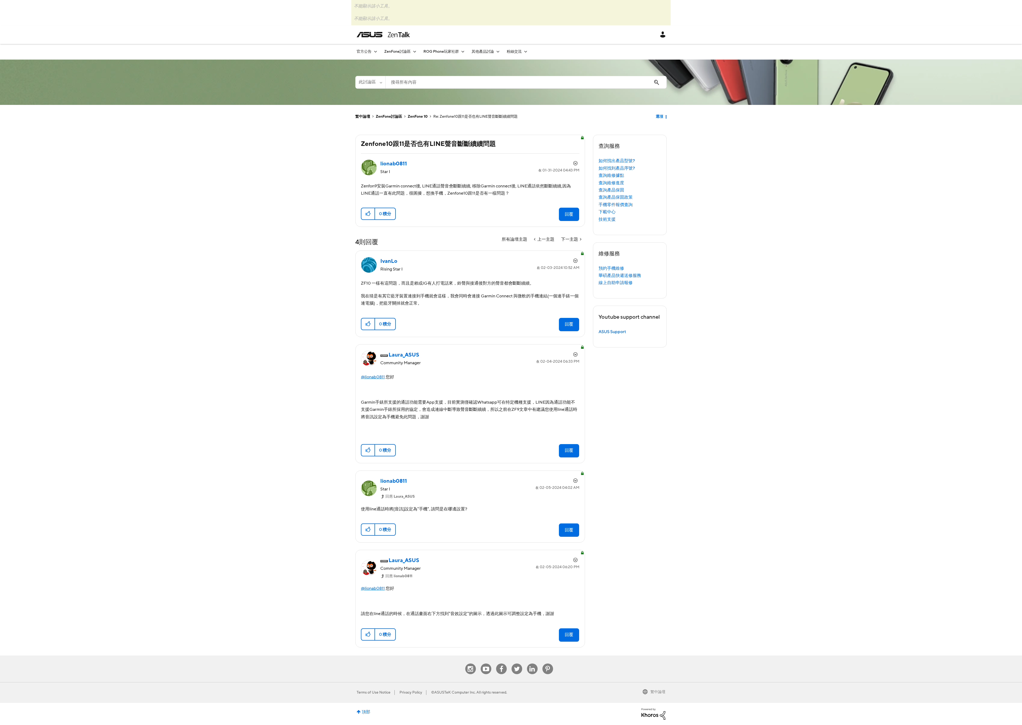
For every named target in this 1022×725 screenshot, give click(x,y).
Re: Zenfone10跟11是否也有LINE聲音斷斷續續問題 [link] (475, 116)
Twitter (516, 663)
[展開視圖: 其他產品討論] (498, 51)
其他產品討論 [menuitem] (483, 51)
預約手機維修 (611, 268)
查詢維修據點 (611, 175)
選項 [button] (659, 116)
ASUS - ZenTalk (383, 35)
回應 (400, 496)
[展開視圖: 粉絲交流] (525, 51)
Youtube (486, 663)
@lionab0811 (373, 377)
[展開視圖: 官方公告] (375, 51)
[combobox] (526, 82)
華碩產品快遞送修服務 (620, 275)
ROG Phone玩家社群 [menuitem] (441, 51)
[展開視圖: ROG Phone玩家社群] (462, 51)
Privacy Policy (410, 692)
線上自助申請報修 (616, 282)
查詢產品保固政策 (616, 197)
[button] (368, 213)
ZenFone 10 (418, 116)
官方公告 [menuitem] (364, 51)
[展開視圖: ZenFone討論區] (414, 51)
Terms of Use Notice (373, 692)
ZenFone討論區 (389, 116)
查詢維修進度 (611, 183)
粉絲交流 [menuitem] (514, 51)
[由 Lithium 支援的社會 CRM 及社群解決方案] (653, 713)
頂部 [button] (366, 712)
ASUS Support (612, 331)
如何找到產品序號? (617, 168)
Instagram (470, 663)
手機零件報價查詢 (616, 204)
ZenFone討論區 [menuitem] (397, 51)
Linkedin (532, 663)
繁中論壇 (362, 116)
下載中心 (607, 212)
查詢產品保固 (611, 190)
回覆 (569, 214)
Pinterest (547, 663)
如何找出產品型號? (617, 160)
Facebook (501, 663)
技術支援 (607, 219)
